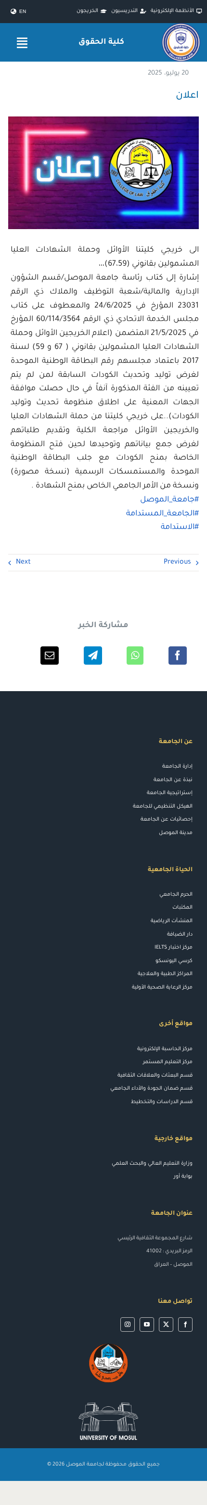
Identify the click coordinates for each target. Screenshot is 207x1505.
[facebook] (185, 1324)
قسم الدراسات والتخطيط (162, 1102)
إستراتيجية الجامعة (170, 793)
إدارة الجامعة (177, 767)
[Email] (49, 655)
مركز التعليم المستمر (168, 1062)
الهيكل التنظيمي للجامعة (163, 807)
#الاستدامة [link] (180, 527)
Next (23, 562)
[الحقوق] (181, 26)
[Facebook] (177, 655)
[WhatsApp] (135, 655)
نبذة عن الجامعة (173, 780)
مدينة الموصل (176, 833)
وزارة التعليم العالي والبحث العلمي (152, 1164)
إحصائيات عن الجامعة (167, 820)
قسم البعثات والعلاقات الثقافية (155, 1076)
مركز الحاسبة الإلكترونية (165, 1049)
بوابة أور (183, 1177)
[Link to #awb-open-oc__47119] (22, 43)
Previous (177, 562)
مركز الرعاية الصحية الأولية (162, 987)
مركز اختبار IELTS (174, 948)
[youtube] (147, 1324)
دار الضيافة (180, 935)
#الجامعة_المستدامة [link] (162, 514)
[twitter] (166, 1324)
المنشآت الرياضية (172, 921)
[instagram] (127, 1324)
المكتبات (182, 908)
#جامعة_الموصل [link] (169, 500)
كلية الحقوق (101, 42)
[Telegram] (92, 655)
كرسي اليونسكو (174, 961)
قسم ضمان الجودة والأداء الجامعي (151, 1089)
